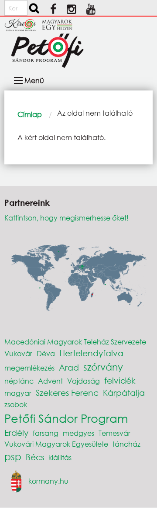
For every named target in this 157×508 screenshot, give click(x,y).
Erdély (16, 433)
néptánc (19, 380)
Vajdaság (83, 380)
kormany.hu (48, 480)
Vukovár (18, 353)
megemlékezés (29, 367)
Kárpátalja (124, 393)
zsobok (15, 404)
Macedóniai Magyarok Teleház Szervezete (75, 341)
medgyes (78, 433)
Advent (50, 380)
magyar (17, 393)
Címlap (29, 114)
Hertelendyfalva (91, 353)
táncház (126, 443)
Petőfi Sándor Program (66, 418)
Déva (46, 353)
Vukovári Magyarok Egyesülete (56, 443)
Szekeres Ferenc (67, 393)
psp (12, 456)
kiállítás (60, 457)
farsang (45, 433)
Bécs (35, 457)
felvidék (120, 380)
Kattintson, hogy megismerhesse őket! (66, 217)
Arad (69, 367)
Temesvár (114, 433)
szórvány (103, 366)
